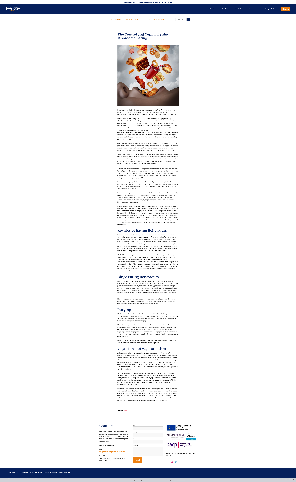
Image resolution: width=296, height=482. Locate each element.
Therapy (136, 19)
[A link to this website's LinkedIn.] (176, 462)
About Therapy (226, 9)
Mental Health (118, 19)
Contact (286, 9)
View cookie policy (181, 480)
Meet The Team (241, 9)
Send (138, 460)
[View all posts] (106, 20)
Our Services (214, 9)
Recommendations (256, 9)
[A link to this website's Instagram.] (172, 462)
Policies (274, 9)
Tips (142, 19)
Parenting (129, 19)
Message (136, 445)
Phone (135, 432)
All (110, 19)
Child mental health (158, 19)
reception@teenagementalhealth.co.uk (139, 2)
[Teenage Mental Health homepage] (34, 9)
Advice (148, 19)
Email (134, 439)
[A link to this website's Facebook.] (168, 462)
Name (135, 425)
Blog (267, 9)
